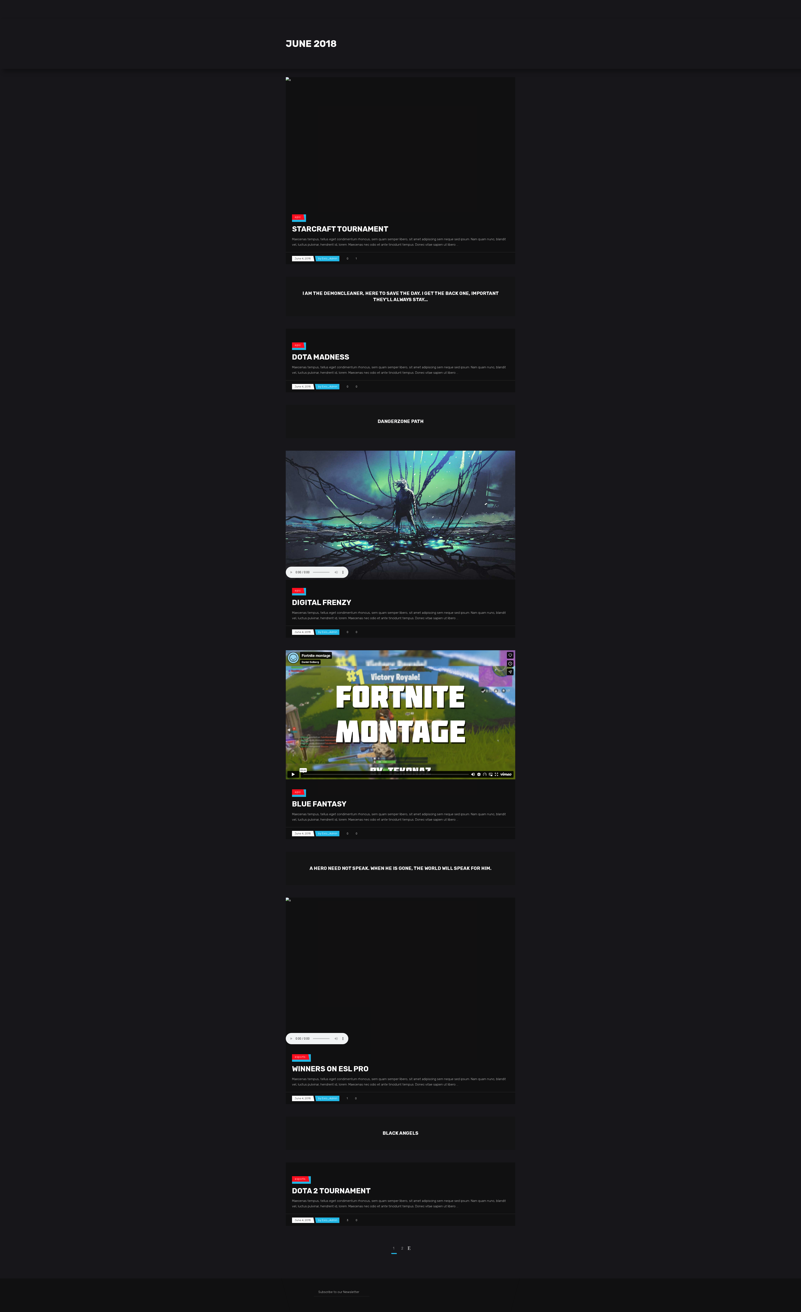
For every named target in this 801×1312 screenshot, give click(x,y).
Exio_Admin (329, 258)
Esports (300, 1056)
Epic (298, 217)
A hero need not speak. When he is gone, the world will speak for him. (400, 868)
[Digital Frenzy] (400, 515)
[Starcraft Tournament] (400, 141)
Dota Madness (320, 357)
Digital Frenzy (321, 602)
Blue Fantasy (319, 804)
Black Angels (400, 1133)
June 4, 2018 (303, 258)
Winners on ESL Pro (330, 1068)
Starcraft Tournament (340, 229)
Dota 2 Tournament (331, 1190)
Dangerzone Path (401, 421)
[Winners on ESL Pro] (400, 972)
